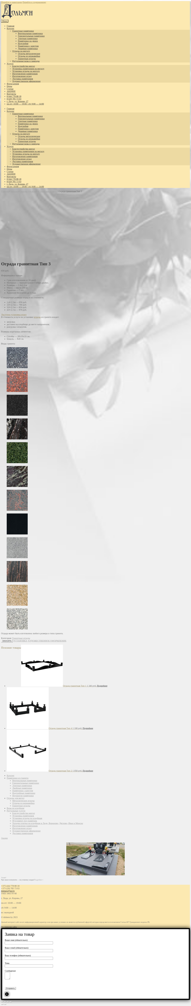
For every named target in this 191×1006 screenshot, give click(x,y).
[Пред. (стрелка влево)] (2, 1004)
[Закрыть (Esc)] (2, 1001)
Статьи (10, 89)
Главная (10, 26)
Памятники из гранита (17, 778)
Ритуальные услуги (16, 811)
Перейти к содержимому (34, 2)
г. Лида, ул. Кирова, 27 (17, 101)
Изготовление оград (22, 76)
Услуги (10, 63)
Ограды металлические (29, 53)
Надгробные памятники (23, 793)
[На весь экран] (8, 1001)
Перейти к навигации (11, 2)
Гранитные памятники (23, 31)
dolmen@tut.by (8, 891)
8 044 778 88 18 (14, 96)
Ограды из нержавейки (29, 56)
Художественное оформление (26, 81)
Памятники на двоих (28, 41)
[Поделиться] (5, 1001)
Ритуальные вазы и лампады (26, 61)
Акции (4, 838)
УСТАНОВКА (20, 641)
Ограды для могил (28, 191)
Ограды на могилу (21, 51)
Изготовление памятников (25, 74)
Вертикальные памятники (30, 33)
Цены (9, 86)
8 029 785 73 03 (14, 99)
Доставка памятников (22, 79)
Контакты (11, 94)
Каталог (10, 28)
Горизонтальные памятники (31, 36)
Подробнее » (38, 880)
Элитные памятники (28, 38)
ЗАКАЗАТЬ (7, 641)
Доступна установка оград (13, 314)
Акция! (3, 878)
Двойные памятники (22, 788)
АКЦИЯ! (11, 91)
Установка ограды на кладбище (27, 818)
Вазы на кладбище (15, 808)
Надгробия (23, 43)
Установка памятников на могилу (28, 68)
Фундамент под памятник (24, 821)
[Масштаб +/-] (11, 1001)
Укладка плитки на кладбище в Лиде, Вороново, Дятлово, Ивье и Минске (47, 823)
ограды (37, 317)
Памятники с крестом (28, 46)
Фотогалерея (13, 84)
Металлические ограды (23, 800)
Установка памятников (23, 816)
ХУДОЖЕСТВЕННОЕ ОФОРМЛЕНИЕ (47, 641)
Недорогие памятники (23, 795)
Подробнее (102, 686)
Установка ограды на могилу (26, 71)
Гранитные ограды (27, 58)
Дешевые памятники (28, 48)
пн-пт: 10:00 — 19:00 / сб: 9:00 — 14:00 (25, 104)
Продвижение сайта (9, 927)
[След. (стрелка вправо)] (5, 1004)
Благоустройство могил (23, 66)
